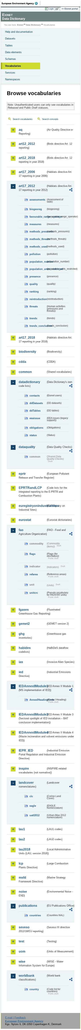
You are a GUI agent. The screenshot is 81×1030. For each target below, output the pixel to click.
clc (31, 796)
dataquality (27, 447)
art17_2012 (27, 186)
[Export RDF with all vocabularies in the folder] (70, 190)
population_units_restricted (37, 269)
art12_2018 (27, 158)
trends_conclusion (37, 325)
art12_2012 (27, 143)
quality (33, 284)
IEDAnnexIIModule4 (32, 732)
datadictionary (29, 382)
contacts (34, 395)
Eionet (20, 25)
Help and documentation (19, 31)
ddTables (34, 410)
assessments (37, 199)
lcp (21, 863)
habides (25, 648)
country (34, 989)
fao (21, 530)
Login (51, 9)
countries (35, 915)
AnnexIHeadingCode (37, 699)
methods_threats (37, 239)
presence (34, 276)
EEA (21, 3)
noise (23, 891)
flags (32, 553)
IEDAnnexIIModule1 (32, 686)
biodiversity (27, 351)
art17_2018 (27, 337)
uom (22, 951)
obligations (36, 427)
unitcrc (33, 592)
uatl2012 (34, 815)
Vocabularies (13, 65)
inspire (24, 768)
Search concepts (50, 119)
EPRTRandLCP (30, 487)
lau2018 (24, 849)
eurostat (25, 520)
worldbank (26, 975)
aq (20, 129)
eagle (32, 805)
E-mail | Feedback (15, 1017)
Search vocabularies (22, 119)
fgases (24, 609)
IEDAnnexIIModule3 (32, 714)
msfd (22, 877)
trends (33, 318)
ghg (22, 633)
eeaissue (34, 418)
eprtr (22, 473)
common (25, 372)
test (21, 941)
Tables (9, 45)
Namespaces (12, 79)
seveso (24, 927)
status (33, 435)
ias (21, 662)
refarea (33, 574)
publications (28, 905)
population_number (37, 261)
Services (10, 72)
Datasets (10, 38)
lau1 (22, 829)
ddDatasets (36, 403)
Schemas (10, 58)
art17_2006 (27, 172)
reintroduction (37, 299)
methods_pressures (37, 231)
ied (21, 672)
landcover (26, 782)
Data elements (13, 52)
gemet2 (24, 623)
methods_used (37, 246)
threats (33, 306)
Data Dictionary (33, 25)
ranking (34, 291)
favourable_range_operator (37, 216)
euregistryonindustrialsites (32, 505)
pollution (34, 254)
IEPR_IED (26, 750)
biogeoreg (35, 209)
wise (22, 961)
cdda (22, 361)
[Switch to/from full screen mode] (58, 9)
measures (35, 224)
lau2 (22, 839)
